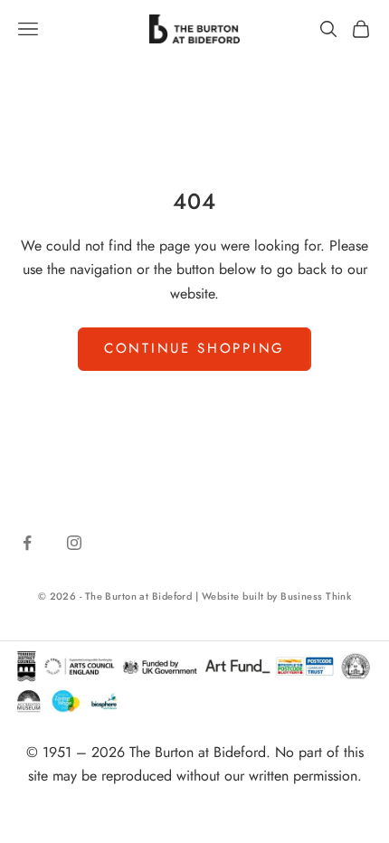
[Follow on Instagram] (74, 543)
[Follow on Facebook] (27, 543)
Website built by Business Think (277, 596)
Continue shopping (194, 348)
